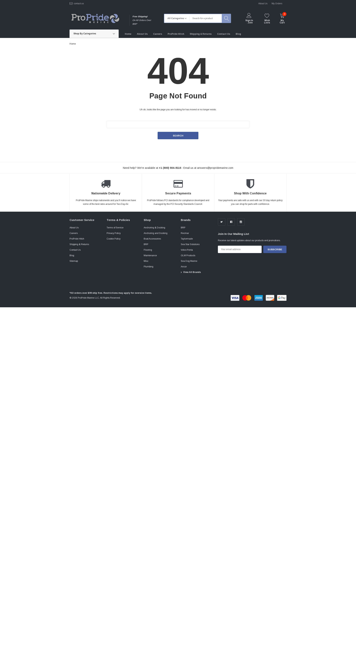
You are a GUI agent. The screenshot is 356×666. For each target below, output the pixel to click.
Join (250, 23)
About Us (74, 227)
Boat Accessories (152, 238)
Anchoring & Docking (154, 227)
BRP (146, 244)
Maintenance (150, 255)
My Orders (277, 3)
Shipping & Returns (79, 244)
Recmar (185, 233)
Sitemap (74, 261)
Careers (74, 233)
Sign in (249, 20)
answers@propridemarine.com (215, 167)
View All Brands (192, 272)
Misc (146, 261)
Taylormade (187, 238)
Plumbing (148, 266)
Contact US (79, 3)
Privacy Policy (114, 233)
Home (73, 44)
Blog (72, 255)
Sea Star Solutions (190, 244)
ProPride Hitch (77, 238)
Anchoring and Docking (155, 233)
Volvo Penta (187, 250)
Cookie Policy (114, 238)
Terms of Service (115, 227)
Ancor (184, 266)
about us (262, 3)
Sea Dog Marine (189, 261)
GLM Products (188, 255)
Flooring (148, 250)
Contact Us (75, 250)
